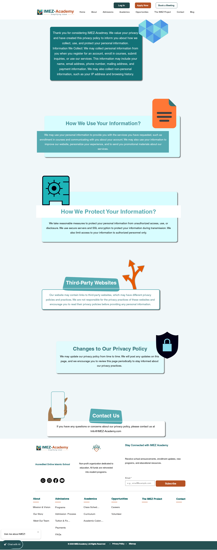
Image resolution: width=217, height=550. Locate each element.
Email (128, 478)
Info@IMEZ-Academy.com (105, 431)
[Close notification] (38, 532)
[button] (94, 12)
